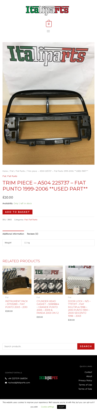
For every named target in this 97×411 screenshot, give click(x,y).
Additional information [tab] (13, 234)
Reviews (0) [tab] (32, 234)
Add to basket (17, 212)
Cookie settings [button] (47, 407)
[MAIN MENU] (48, 31)
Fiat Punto (20, 171)
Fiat (12, 171)
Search (86, 346)
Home (5, 171)
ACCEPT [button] (61, 407)
